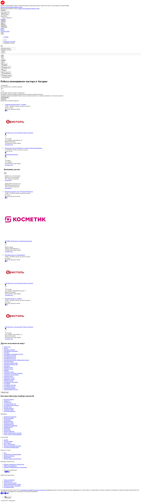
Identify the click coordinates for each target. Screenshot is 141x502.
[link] (3, 25)
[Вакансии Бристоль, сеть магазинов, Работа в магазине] (72, 122)
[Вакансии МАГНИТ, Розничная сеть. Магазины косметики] (72, 219)
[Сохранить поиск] (2, 56)
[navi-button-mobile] (2, 33)
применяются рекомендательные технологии (33, 490)
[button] (2, 28)
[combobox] (8, 48)
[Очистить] (3, 52)
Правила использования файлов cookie (28, 8)
